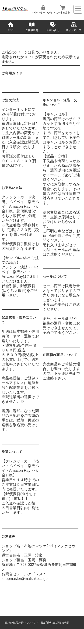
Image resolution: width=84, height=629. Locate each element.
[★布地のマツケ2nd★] (15, 9)
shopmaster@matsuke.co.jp (25, 579)
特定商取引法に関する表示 (55, 622)
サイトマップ (73, 30)
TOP (10, 30)
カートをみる (63, 12)
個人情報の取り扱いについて (20, 622)
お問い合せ (52, 30)
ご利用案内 (31, 30)
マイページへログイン (43, 12)
